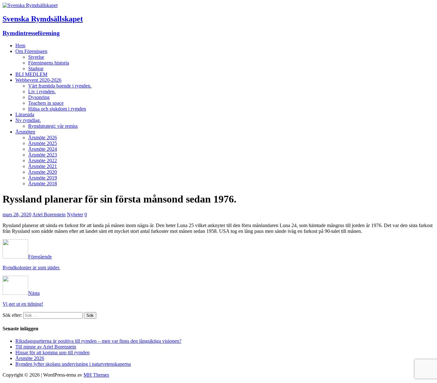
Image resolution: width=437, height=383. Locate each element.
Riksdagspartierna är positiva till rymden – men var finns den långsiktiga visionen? (98, 341)
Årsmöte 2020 (42, 172)
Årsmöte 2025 (42, 143)
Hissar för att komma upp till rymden (52, 352)
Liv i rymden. (42, 91)
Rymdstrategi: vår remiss (53, 126)
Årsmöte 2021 (42, 166)
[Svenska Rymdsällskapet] (30, 5)
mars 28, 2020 (17, 214)
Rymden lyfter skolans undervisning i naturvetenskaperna (73, 364)
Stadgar (36, 68)
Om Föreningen (31, 51)
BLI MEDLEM (31, 74)
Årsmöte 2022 (42, 160)
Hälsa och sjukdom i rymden (57, 108)
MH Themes (96, 375)
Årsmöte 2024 (42, 149)
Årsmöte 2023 (42, 154)
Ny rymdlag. (28, 120)
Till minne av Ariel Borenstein (45, 346)
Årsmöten (25, 131)
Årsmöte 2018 (42, 183)
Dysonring (39, 97)
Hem (20, 45)
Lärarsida (24, 114)
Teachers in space (46, 103)
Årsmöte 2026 (42, 137)
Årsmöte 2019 (42, 177)
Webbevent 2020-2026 (38, 80)
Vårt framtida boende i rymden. (59, 85)
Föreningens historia (48, 62)
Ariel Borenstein (49, 214)
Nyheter (75, 214)
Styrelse (36, 57)
